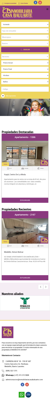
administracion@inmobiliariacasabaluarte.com (24, 379)
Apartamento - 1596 (25, 137)
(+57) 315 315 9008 (17, 375)
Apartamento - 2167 (25, 214)
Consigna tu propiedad (10, 3)
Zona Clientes (24, 3)
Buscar (26, 49)
